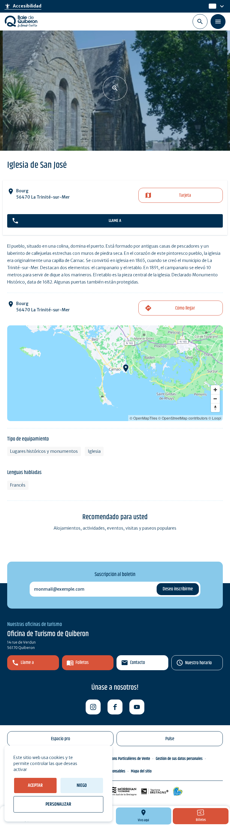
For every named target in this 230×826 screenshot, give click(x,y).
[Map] (115, 373)
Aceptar (35, 785)
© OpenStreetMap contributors (183, 417)
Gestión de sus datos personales (179, 758)
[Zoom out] (215, 398)
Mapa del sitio (141, 771)
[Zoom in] (215, 389)
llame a (115, 220)
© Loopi (214, 417)
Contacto (137, 662)
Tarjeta (185, 195)
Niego (82, 785)
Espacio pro (60, 739)
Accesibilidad (22, 6)
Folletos (82, 662)
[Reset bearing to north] (215, 407)
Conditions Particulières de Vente (126, 758)
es (211, 6)
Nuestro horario (198, 663)
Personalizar (58, 804)
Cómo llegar (185, 308)
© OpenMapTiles (143, 417)
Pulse (169, 739)
